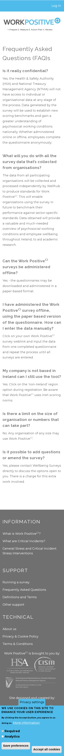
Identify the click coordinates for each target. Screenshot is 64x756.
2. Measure (23, 29)
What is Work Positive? (22, 534)
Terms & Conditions (18, 644)
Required (12, 731)
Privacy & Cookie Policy (20, 636)
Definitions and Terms (20, 597)
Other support (13, 604)
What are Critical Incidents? (24, 541)
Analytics (12, 736)
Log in (56, 6)
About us (9, 629)
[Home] (32, 21)
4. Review (48, 29)
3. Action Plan (35, 29)
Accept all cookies (46, 749)
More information (26, 723)
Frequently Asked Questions (25, 590)
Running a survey (16, 582)
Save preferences (16, 745)
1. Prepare (12, 29)
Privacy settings (32, 702)
